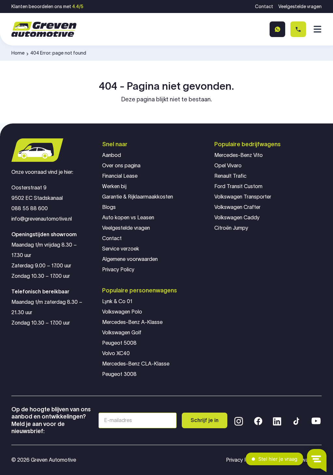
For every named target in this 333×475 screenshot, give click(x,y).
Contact (264, 6)
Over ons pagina (121, 165)
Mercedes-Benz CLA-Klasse (135, 363)
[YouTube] (316, 420)
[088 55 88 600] (298, 29)
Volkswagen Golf (121, 332)
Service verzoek (120, 248)
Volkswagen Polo (122, 312)
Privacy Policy (118, 269)
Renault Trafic (230, 176)
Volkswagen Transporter (242, 196)
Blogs (109, 207)
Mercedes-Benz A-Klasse (132, 322)
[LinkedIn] (277, 420)
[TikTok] (296, 420)
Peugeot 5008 (119, 343)
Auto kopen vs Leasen (128, 217)
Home (18, 53)
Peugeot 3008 (119, 374)
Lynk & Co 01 (117, 301)
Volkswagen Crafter (237, 207)
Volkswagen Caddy (237, 217)
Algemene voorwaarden (130, 259)
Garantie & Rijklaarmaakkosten (137, 196)
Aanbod (111, 155)
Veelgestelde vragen (300, 6)
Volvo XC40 (116, 353)
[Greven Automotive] (43, 29)
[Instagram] (239, 420)
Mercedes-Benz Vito (238, 155)
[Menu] (316, 29)
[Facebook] (258, 420)
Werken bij (114, 186)
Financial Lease (120, 176)
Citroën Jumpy (231, 228)
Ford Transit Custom (238, 186)
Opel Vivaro (228, 165)
